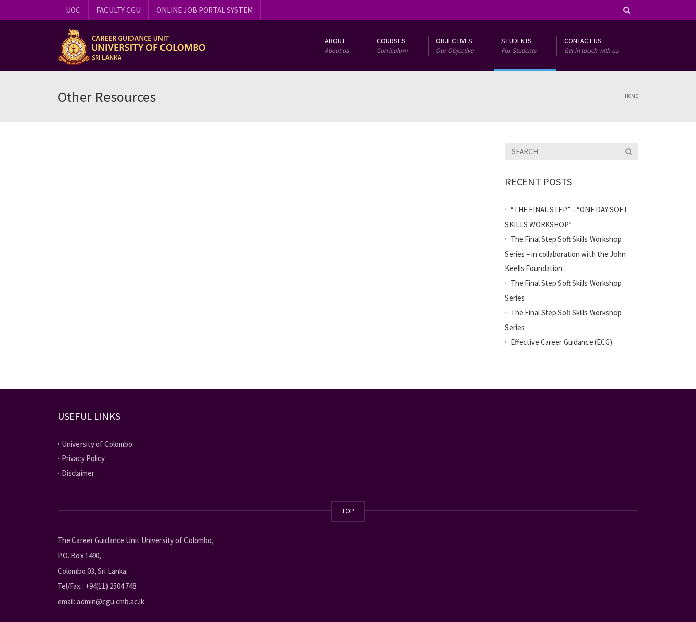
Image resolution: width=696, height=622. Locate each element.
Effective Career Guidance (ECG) (561, 342)
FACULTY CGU (118, 10)
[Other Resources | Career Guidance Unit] (131, 45)
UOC (73, 10)
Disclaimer (78, 473)
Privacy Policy (83, 458)
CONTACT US (591, 45)
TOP (348, 511)
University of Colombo (97, 443)
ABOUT (337, 45)
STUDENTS (518, 45)
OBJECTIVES (454, 45)
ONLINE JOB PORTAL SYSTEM (204, 10)
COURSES (392, 45)
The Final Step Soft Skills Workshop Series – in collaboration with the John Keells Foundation (565, 254)
